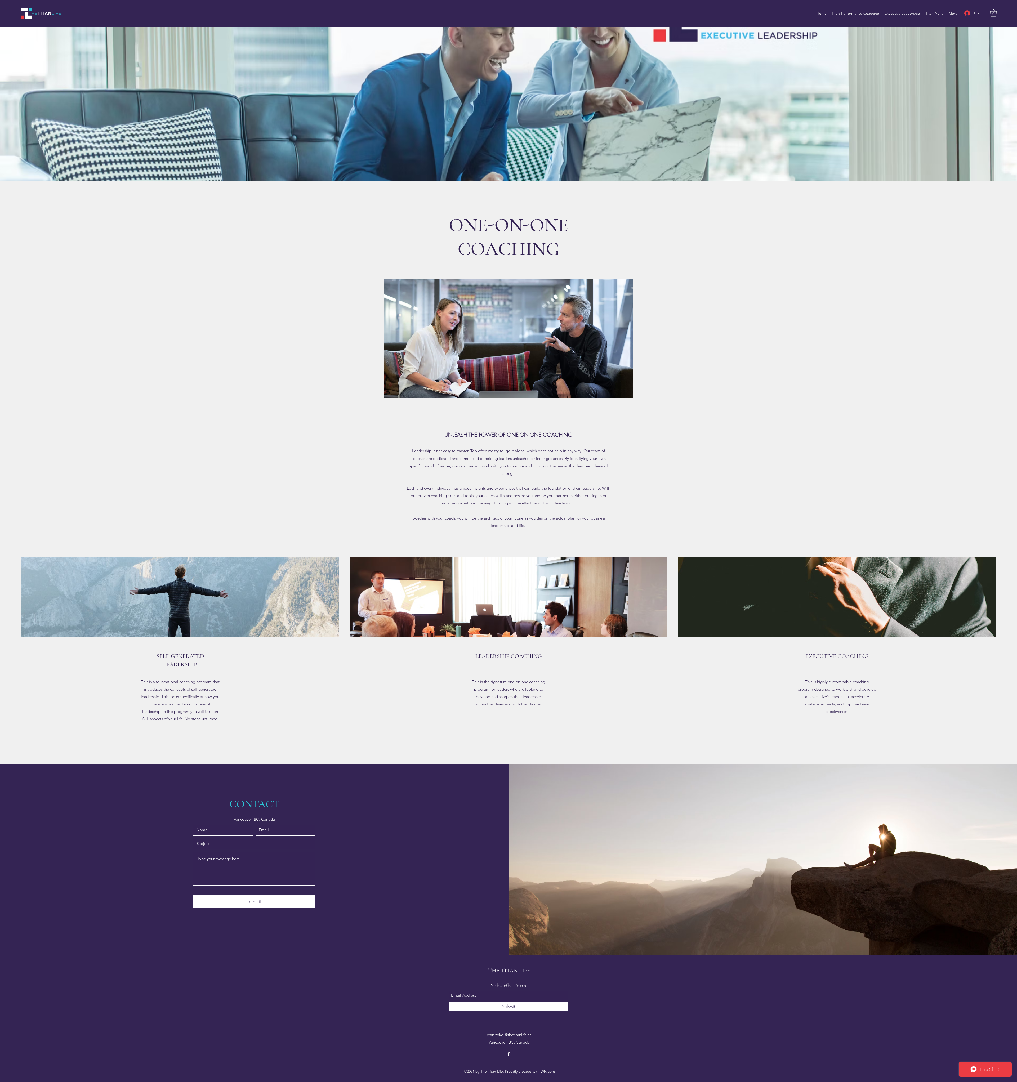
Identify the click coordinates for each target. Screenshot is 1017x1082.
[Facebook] (508, 1054)
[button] (993, 13)
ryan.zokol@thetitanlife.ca (509, 1034)
